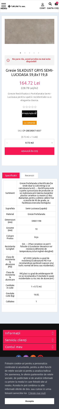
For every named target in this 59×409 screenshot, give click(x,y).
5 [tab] (38, 52)
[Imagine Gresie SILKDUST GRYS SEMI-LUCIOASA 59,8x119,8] (29, 31)
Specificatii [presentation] (11, 175)
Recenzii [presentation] (29, 175)
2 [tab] (24, 52)
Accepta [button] (29, 401)
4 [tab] (34, 52)
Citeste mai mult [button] (37, 393)
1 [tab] (20, 52)
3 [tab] (29, 52)
